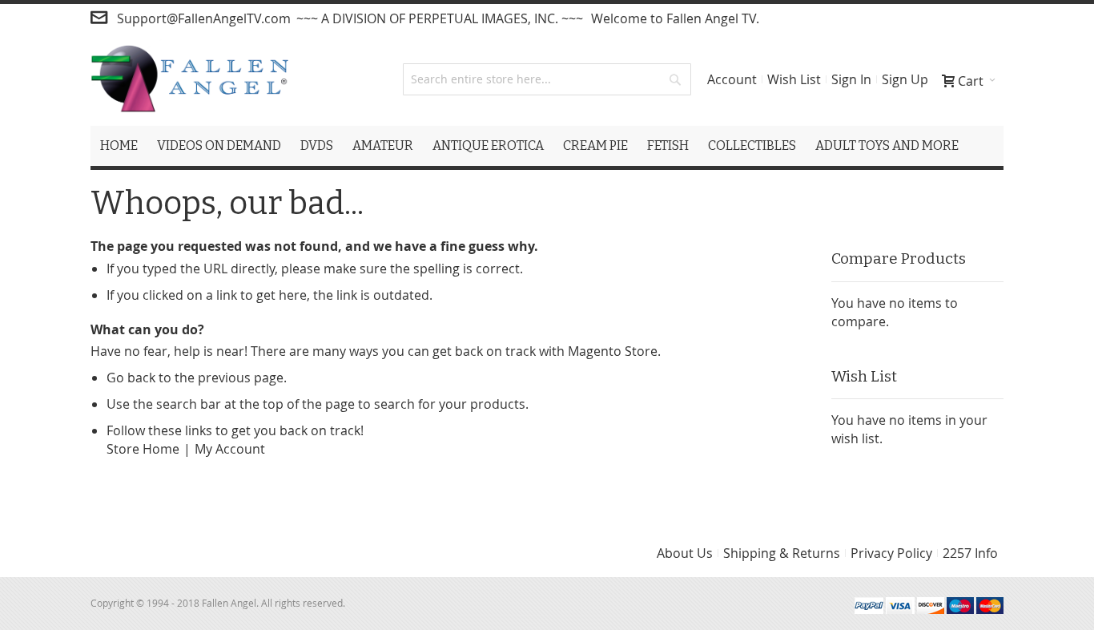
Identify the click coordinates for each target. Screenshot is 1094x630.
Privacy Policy (891, 553)
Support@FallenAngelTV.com (204, 18)
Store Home (143, 449)
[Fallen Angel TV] (189, 79)
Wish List (794, 79)
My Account (230, 449)
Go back (131, 377)
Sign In (851, 79)
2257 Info (970, 553)
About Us (685, 553)
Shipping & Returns (781, 553)
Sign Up (905, 79)
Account (732, 79)
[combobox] (547, 79)
